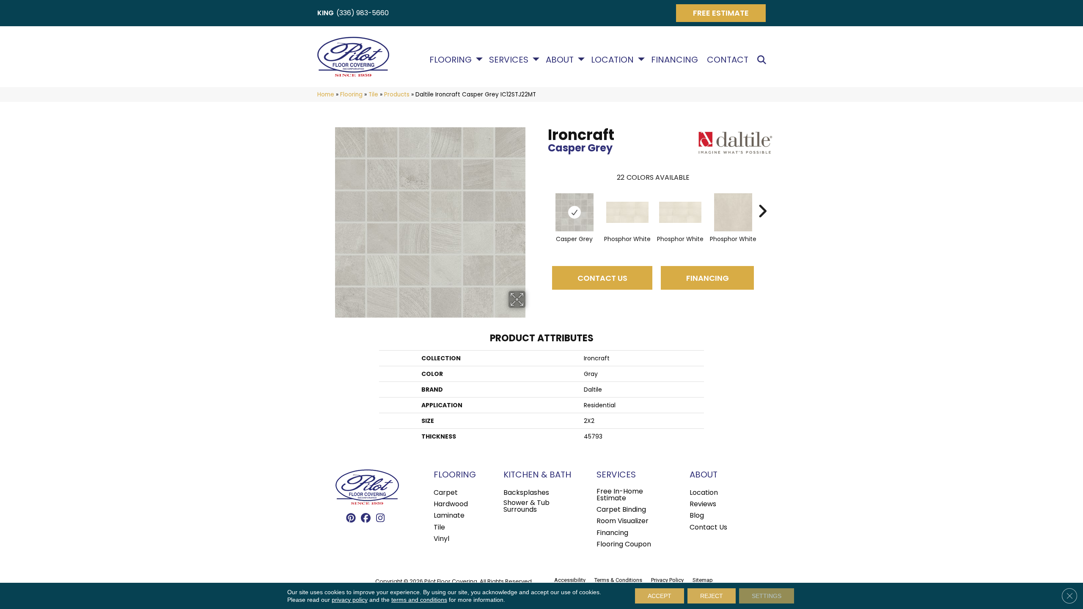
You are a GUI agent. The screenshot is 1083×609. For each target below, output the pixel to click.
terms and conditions (419, 599)
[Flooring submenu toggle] (479, 59)
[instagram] (380, 518)
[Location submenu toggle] (641, 59)
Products (397, 95)
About (560, 59)
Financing (674, 59)
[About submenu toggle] (581, 59)
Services (508, 59)
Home (325, 95)
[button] (763, 59)
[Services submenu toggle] (536, 59)
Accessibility (569, 580)
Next (762, 198)
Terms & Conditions (618, 580)
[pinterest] (351, 518)
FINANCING (707, 278)
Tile (373, 95)
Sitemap (703, 580)
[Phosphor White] (627, 212)
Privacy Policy (667, 580)
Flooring (450, 59)
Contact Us (602, 278)
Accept (659, 596)
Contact (727, 59)
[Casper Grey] (574, 212)
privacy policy (350, 599)
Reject (711, 596)
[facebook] (366, 518)
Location (612, 59)
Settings (766, 596)
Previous (543, 198)
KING (325, 13)
